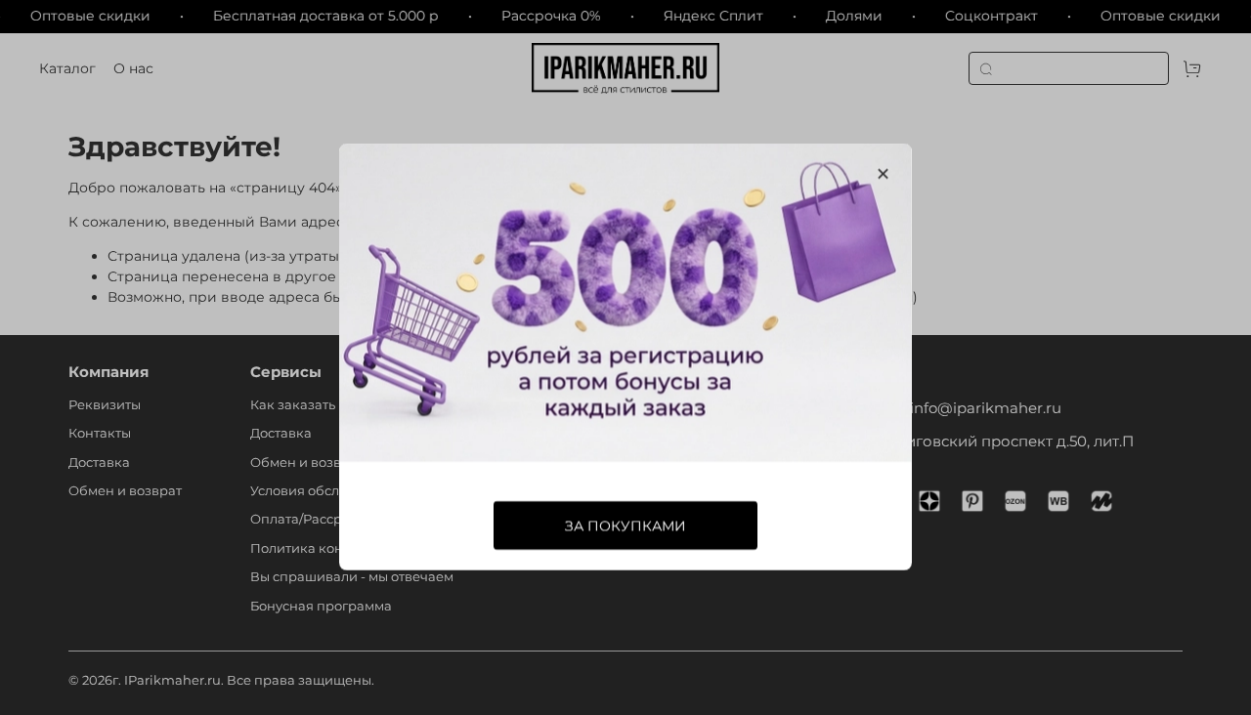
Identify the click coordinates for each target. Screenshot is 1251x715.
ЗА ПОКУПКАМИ (625, 526)
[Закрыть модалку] (883, 174)
